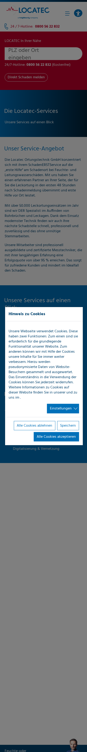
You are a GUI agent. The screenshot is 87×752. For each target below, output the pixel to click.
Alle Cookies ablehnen (34, 425)
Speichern (68, 425)
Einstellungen (61, 409)
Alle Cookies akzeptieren (56, 437)
